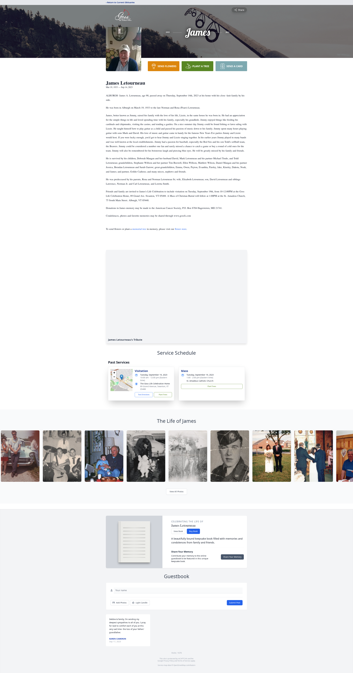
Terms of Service (184, 661)
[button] (121, 377)
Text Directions (143, 394)
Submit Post (234, 602)
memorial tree (139, 228)
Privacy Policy (169, 661)
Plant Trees (163, 394)
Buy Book (193, 531)
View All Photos (177, 491)
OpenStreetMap (179, 665)
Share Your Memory (232, 557)
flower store (180, 228)
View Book (178, 531)
